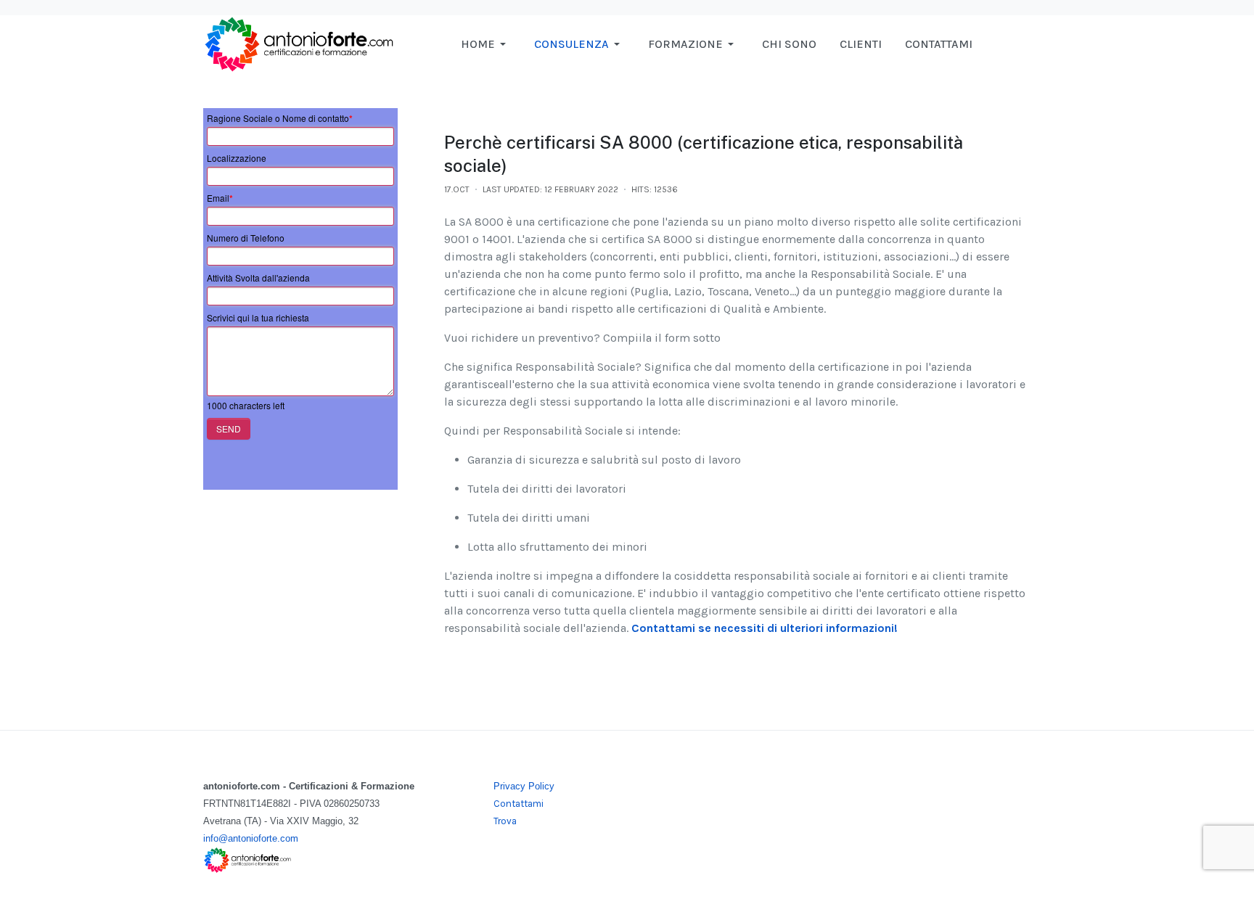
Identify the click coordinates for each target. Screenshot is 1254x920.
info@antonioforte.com (250, 838)
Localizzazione (236, 158)
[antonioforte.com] (298, 43)
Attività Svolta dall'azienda (258, 277)
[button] (485, 44)
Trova (505, 821)
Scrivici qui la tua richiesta (258, 317)
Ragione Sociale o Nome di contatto (280, 118)
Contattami (518, 803)
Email (220, 198)
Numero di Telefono (245, 237)
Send (228, 428)
